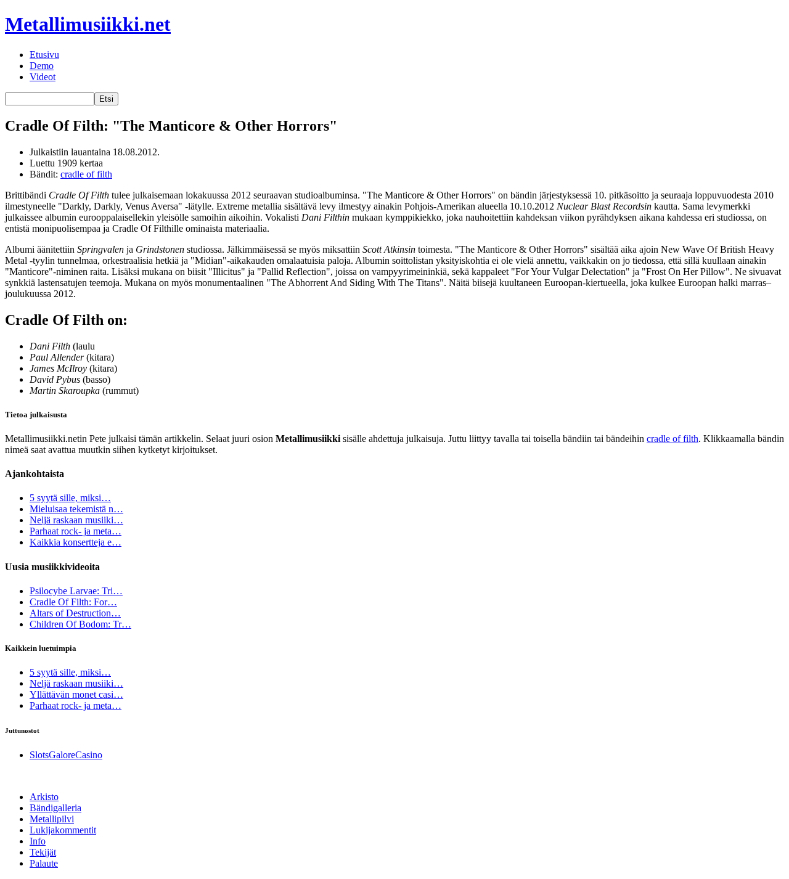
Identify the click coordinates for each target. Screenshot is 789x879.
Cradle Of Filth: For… (73, 602)
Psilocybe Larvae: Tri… (76, 591)
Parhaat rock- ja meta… (75, 531)
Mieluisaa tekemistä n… (76, 509)
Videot (42, 77)
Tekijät (43, 852)
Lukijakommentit (63, 830)
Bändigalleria (55, 808)
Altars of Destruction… (75, 613)
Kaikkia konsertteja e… (75, 542)
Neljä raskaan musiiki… (76, 520)
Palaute (44, 863)
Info (38, 841)
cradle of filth (86, 174)
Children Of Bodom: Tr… (80, 624)
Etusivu (44, 54)
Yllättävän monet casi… (76, 694)
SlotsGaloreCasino (66, 755)
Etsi (106, 99)
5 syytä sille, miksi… (70, 498)
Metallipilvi (52, 819)
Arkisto (44, 796)
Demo (42, 65)
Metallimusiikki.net (88, 24)
